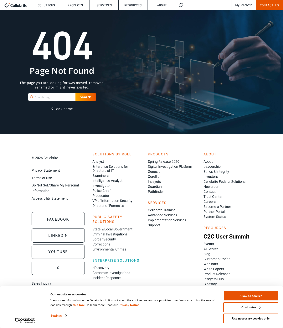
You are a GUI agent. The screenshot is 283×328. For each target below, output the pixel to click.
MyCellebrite (243, 5)
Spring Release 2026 (163, 161)
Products (75, 5)
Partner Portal (214, 212)
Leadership (212, 166)
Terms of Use (42, 178)
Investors (210, 177)
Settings (56, 315)
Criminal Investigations (109, 234)
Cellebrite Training (162, 210)
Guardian (155, 187)
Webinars (210, 264)
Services (104, 5)
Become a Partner (217, 207)
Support (154, 225)
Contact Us (269, 5)
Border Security (104, 239)
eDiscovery (100, 268)
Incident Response (106, 278)
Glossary (210, 284)
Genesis (154, 171)
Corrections (101, 244)
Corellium (155, 177)
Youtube (58, 251)
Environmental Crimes (109, 249)
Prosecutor (100, 196)
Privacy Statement (46, 170)
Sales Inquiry (41, 283)
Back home (63, 108)
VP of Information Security (112, 201)
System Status (214, 217)
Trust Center (213, 197)
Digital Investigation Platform (170, 166)
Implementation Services (167, 220)
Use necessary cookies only (251, 318)
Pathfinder (156, 192)
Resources (133, 5)
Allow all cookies (250, 296)
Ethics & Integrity (216, 171)
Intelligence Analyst (107, 181)
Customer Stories (216, 259)
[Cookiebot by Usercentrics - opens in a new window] (25, 320)
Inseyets (154, 182)
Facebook (58, 219)
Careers (209, 202)
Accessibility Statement (50, 198)
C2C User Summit (226, 236)
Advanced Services (162, 215)
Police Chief (101, 191)
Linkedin (58, 235)
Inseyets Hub (213, 279)
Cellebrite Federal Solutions (224, 182)
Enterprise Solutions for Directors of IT (110, 168)
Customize (248, 307)
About (162, 5)
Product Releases (216, 274)
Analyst (98, 161)
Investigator (101, 186)
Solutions (46, 5)
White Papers (213, 269)
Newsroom (211, 187)
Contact (209, 192)
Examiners (100, 176)
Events (208, 244)
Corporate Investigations (111, 273)
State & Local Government (112, 229)
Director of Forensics (108, 206)
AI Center (210, 249)
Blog (206, 254)
